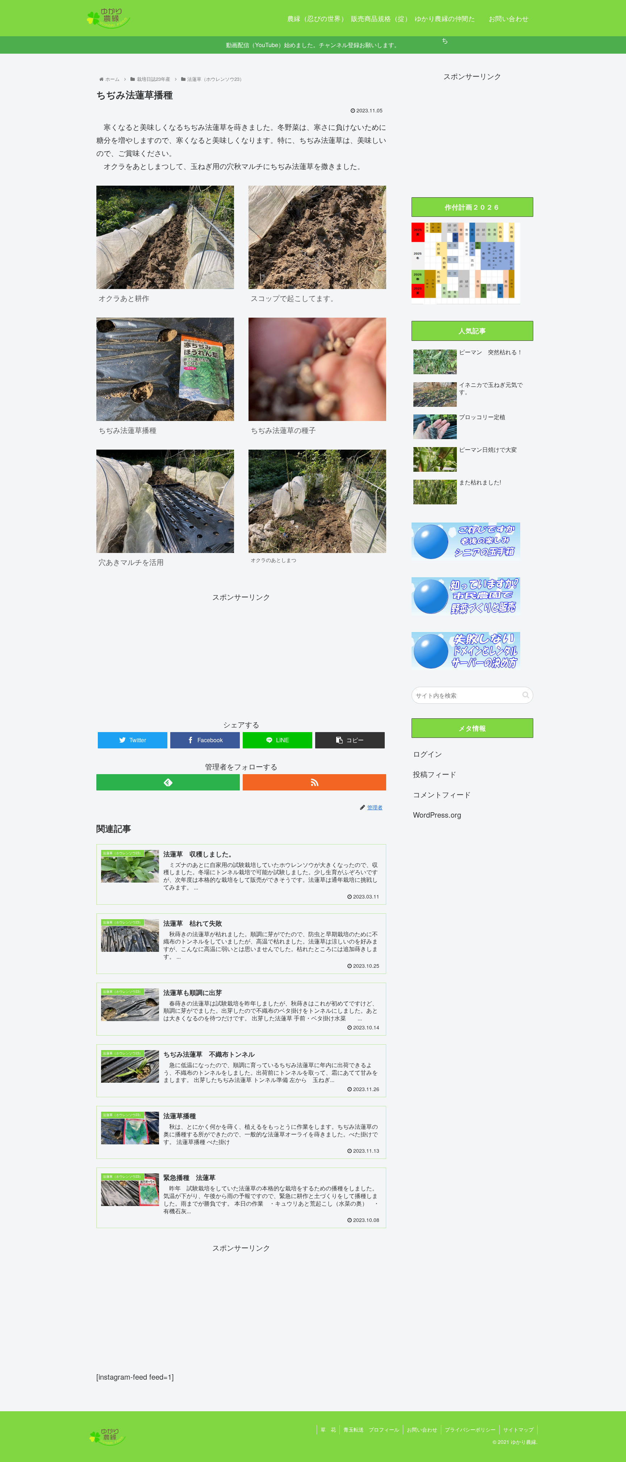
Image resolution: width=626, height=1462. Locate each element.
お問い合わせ (422, 1429)
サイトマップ (518, 1429)
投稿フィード (434, 774)
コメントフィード (442, 794)
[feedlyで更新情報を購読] (168, 782)
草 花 (328, 1429)
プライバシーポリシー (470, 1429)
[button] (525, 695)
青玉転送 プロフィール (371, 1429)
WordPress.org (437, 814)
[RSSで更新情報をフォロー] (314, 782)
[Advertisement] (241, 654)
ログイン (427, 753)
